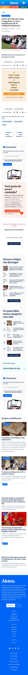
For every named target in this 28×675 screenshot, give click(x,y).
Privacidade (14, 670)
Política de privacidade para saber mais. (13, 160)
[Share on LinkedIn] (17, 65)
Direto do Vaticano (7, 121)
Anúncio (14, 636)
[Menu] (5, 3)
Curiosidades (6, 424)
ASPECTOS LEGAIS (14, 661)
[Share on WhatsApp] (25, 65)
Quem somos (14, 658)
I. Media (18, 28)
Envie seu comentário (14, 243)
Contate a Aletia (14, 667)
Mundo (4, 514)
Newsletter (14, 627)
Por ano (14, 642)
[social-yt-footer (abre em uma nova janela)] (9, 648)
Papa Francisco (18, 121)
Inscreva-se (14, 631)
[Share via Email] (23, 65)
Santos (4, 124)
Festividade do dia (11, 368)
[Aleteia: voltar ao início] (14, 2)
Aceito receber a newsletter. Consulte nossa (14, 160)
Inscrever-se (7, 164)
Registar (5, 7)
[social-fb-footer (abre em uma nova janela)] (12, 648)
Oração (22, 7)
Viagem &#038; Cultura (14, 620)
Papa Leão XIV (6, 458)
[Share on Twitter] (20, 65)
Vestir (14, 633)
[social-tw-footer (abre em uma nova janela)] (15, 648)
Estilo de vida (14, 616)
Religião (3, 12)
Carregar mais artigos (14, 300)
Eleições (5, 543)
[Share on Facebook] (14, 65)
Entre (21, 97)
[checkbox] (3, 159)
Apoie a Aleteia (14, 656)
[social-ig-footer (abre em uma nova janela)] (18, 648)
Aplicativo (14, 629)
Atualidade (14, 614)
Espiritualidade (14, 618)
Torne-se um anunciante (14, 664)
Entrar (18, 605)
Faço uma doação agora (11, 211)
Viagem (5, 484)
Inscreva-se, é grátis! (14, 94)
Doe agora (13, 7)
